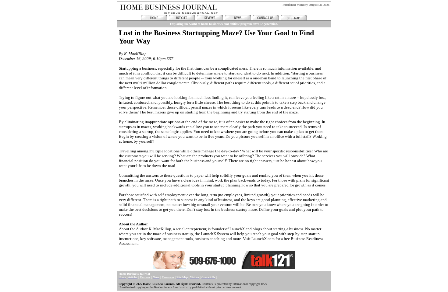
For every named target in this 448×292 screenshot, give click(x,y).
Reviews (145, 277)
